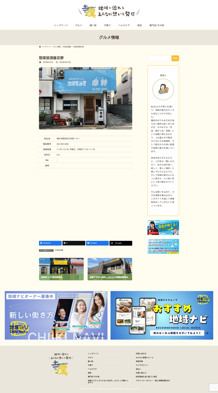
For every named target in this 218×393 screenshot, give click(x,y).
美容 (89, 373)
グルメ (90, 357)
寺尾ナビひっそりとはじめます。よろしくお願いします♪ (108, 381)
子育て (90, 365)
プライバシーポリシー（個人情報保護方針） (153, 380)
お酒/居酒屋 (59, 250)
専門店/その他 (93, 377)
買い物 (90, 361)
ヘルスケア (92, 369)
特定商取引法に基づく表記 (146, 377)
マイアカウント (142, 365)
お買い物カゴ (141, 373)
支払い (138, 369)
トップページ (93, 354)
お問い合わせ (141, 354)
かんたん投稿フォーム (144, 357)
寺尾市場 (139, 361)
